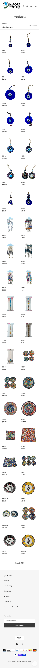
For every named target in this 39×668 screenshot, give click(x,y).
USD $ (18, 638)
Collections (7, 591)
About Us (7, 596)
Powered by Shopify (25, 661)
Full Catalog (8, 586)
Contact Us (7, 601)
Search (6, 580)
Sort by (4, 24)
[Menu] (36, 6)
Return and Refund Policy (12, 607)
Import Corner (16, 661)
